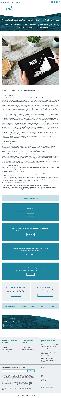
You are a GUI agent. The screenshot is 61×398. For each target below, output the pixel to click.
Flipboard (58, 370)
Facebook (54, 2)
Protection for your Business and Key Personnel (50, 349)
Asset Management (7, 349)
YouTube (57, 2)
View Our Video (16, 295)
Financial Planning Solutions (9, 340)
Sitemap (28, 395)
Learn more (30, 234)
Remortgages (25, 352)
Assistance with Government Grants (49, 361)
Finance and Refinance (47, 356)
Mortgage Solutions (27, 340)
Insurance (4, 345)
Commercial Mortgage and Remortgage (48, 353)
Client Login (7, 325)
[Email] (48, 306)
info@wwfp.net (16, 2)
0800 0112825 (5, 2)
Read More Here (30, 254)
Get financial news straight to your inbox (13, 367)
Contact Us (30, 274)
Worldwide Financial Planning (15, 8)
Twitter (52, 2)
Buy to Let (24, 342)
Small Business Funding (48, 358)
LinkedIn (59, 2)
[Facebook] (18, 306)
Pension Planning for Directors (49, 344)
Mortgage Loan (25, 347)
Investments (5, 342)
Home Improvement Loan (28, 349)
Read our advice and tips (45, 295)
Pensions (4, 347)
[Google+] (38, 306)
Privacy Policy (21, 395)
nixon (58, 395)
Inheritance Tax (6, 352)
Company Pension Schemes (48, 346)
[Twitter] (28, 306)
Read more (30, 215)
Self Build (24, 345)
